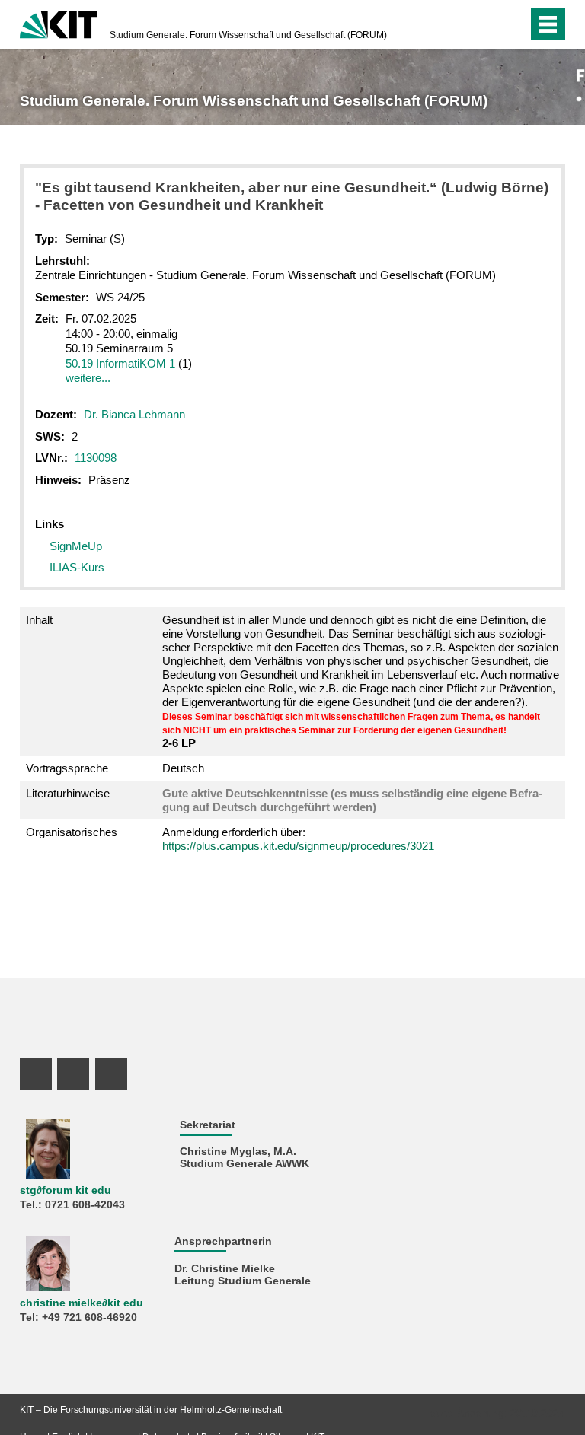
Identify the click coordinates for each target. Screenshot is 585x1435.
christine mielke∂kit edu (81, 1303)
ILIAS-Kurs (77, 567)
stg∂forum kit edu (65, 1190)
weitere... (88, 377)
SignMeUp (76, 545)
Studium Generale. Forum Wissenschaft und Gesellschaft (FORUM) (248, 35)
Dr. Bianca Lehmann (134, 414)
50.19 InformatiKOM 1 (120, 363)
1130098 (96, 457)
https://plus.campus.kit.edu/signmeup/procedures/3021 (298, 845)
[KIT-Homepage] (58, 23)
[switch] (512, 24)
